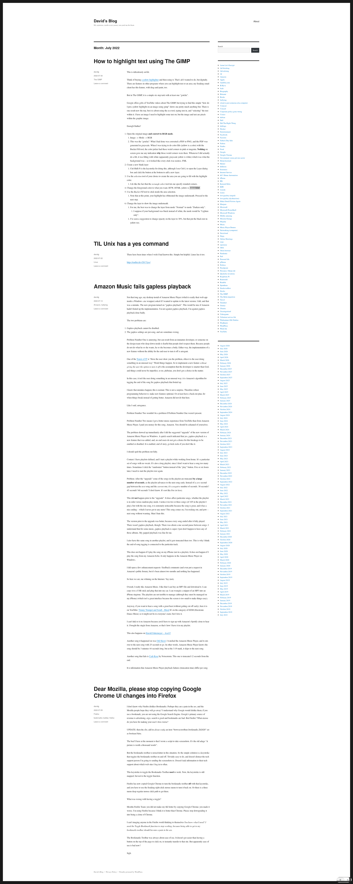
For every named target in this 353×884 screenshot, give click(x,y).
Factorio (223, 137)
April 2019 (224, 591)
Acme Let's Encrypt (227, 65)
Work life (223, 328)
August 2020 (225, 545)
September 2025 (226, 377)
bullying (104, 304)
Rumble (223, 282)
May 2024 (224, 424)
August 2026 (225, 345)
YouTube (223, 331)
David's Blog (105, 21)
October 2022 (225, 479)
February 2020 (225, 563)
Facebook (223, 134)
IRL (221, 181)
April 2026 (224, 357)
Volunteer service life (228, 317)
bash (222, 88)
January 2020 (225, 565)
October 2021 (225, 508)
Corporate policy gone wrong (231, 111)
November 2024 (226, 406)
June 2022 (224, 490)
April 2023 (224, 461)
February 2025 (225, 398)
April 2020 (224, 557)
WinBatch (224, 323)
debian (222, 117)
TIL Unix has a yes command (131, 243)
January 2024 (225, 435)
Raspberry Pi (225, 276)
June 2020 (224, 551)
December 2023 (226, 438)
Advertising (224, 71)
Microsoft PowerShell (228, 210)
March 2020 (224, 560)
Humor (222, 163)
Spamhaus (224, 285)
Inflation (223, 166)
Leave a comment (101, 83)
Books (222, 97)
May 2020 (224, 554)
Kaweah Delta (225, 184)
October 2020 (225, 539)
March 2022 (224, 499)
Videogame (224, 314)
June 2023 (224, 455)
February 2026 (225, 363)
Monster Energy (226, 218)
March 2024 (224, 429)
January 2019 (225, 600)
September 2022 (226, 481)
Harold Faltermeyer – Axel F (158, 633)
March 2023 (224, 464)
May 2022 (224, 493)
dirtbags (223, 126)
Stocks (222, 291)
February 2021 (225, 531)
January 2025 (225, 400)
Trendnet (223, 302)
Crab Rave (153, 656)
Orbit (222, 247)
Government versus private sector (232, 158)
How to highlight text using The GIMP (142, 61)
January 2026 (225, 366)
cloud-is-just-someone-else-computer (234, 103)
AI (221, 74)
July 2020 (224, 548)
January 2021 (225, 534)
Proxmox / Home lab (227, 271)
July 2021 (224, 516)
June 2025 (224, 386)
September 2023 (226, 447)
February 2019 (225, 597)
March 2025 (224, 395)
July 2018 (224, 615)
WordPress (224, 326)
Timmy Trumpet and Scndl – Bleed (154, 609)
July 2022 (224, 487)
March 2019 (224, 594)
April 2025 (224, 392)
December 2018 (226, 603)
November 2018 (226, 606)
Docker (222, 129)
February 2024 (225, 432)
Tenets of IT (142, 358)
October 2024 (225, 409)
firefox (111, 717)
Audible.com (225, 82)
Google (223, 152)
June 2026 (224, 351)
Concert (223, 108)
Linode (222, 189)
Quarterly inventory (227, 273)
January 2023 (225, 470)
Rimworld (224, 279)
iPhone (222, 178)
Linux (96, 262)
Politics (223, 265)
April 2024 (224, 426)
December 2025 (226, 369)
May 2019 (224, 589)
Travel (222, 299)
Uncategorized (225, 311)
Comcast (223, 106)
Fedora (222, 143)
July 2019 (224, 583)
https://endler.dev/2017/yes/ (138, 262)
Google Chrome (226, 155)
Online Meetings (226, 239)
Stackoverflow (225, 288)
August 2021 (225, 513)
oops (222, 242)
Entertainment (225, 132)
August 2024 (225, 415)
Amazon (97, 304)
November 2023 (226, 441)
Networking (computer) (228, 230)
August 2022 (225, 484)
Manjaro (223, 204)
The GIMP (98, 79)
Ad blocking (224, 68)
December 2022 (226, 473)
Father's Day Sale (226, 140)
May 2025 (224, 389)
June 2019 (224, 586)
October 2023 (225, 444)
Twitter (222, 305)
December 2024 (226, 403)
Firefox (96, 714)
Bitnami (223, 94)
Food (222, 149)
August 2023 (225, 450)
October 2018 (225, 609)
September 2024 (226, 412)
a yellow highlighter (150, 79)
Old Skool (161, 640)
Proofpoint (224, 268)
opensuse (223, 244)
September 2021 (226, 510)
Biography (224, 91)
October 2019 (225, 574)
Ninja (222, 236)
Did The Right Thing (228, 123)
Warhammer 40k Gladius (229, 320)
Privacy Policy (111, 872)
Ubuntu (223, 308)
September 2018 (226, 612)
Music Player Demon (228, 227)
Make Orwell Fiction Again (230, 201)
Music (222, 224)
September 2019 (226, 577)
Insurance (223, 169)
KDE (222, 187)
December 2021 (226, 502)
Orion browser (225, 250)
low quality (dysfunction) (229, 198)
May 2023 (224, 458)
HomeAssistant (225, 161)
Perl (221, 256)
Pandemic (223, 253)
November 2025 (226, 371)
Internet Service (226, 172)
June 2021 (224, 519)
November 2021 (226, 505)
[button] (344, 880)
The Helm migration (227, 297)
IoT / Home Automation (229, 175)
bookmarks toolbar (101, 717)
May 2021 (224, 522)
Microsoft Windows (227, 213)
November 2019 (226, 571)
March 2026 (224, 360)
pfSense (223, 262)
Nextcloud (224, 233)
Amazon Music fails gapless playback (142, 286)
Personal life (224, 259)
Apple (222, 79)
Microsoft (223, 207)
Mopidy (223, 221)
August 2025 (225, 380)
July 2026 (224, 348)
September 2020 (226, 542)
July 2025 (224, 383)
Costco (222, 114)
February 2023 (225, 467)
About (256, 21)
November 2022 (226, 476)
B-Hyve (223, 85)
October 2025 (225, 374)
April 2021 (224, 525)
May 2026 (224, 354)
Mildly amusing (226, 216)
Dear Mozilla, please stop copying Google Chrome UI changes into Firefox (147, 692)
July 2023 (224, 453)
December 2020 (226, 536)
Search (220, 46)
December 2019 (226, 568)
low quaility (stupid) (227, 195)
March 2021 (224, 528)
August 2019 (225, 580)
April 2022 (224, 496)
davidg (96, 71)
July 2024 (224, 418)
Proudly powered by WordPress (130, 872)
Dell (221, 120)
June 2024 (224, 421)
